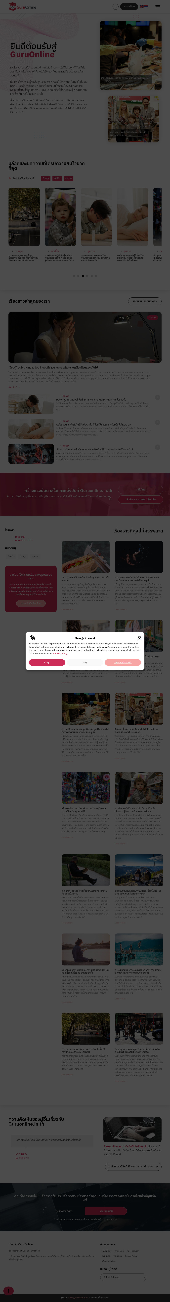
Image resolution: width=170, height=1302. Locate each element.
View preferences (123, 662)
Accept (46, 662)
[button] (139, 638)
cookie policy (60, 653)
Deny (85, 662)
